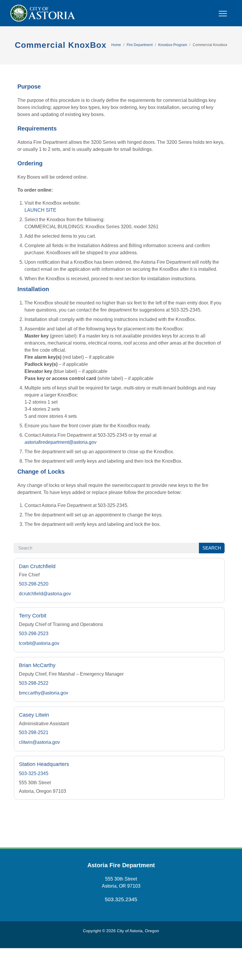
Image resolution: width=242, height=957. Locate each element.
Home (116, 45)
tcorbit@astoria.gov (39, 643)
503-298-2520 (33, 583)
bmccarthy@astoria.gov (43, 692)
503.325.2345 (121, 899)
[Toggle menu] (222, 17)
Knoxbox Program (172, 45)
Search (211, 547)
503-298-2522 (33, 683)
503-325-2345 (33, 773)
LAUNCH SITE (40, 210)
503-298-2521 (33, 732)
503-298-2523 (33, 633)
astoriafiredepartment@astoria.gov (60, 442)
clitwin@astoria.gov (39, 742)
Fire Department (140, 45)
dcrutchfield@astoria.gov (45, 593)
